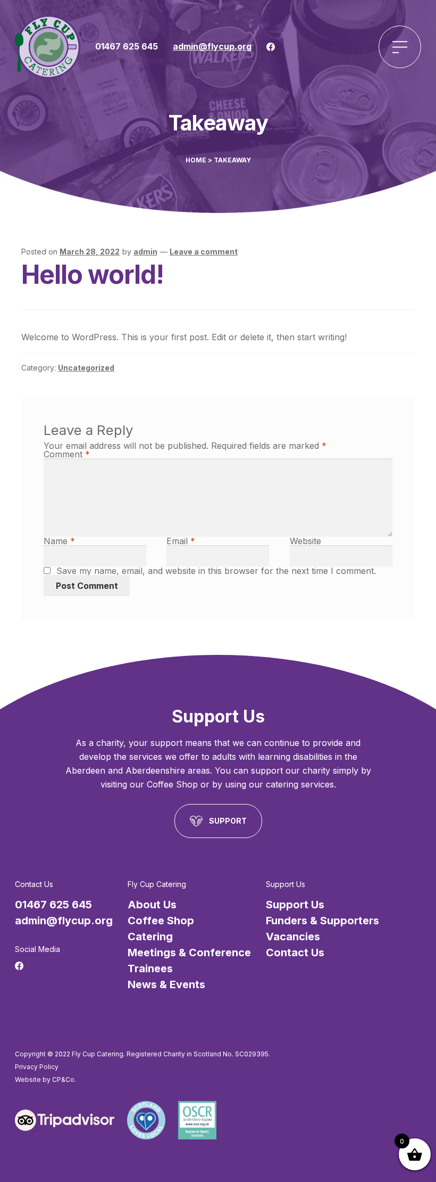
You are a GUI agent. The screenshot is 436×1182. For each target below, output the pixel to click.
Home (196, 160)
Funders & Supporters (322, 920)
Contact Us (295, 952)
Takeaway (232, 160)
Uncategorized (86, 367)
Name (59, 541)
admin (145, 251)
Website (305, 541)
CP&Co (63, 1080)
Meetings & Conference (189, 952)
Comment (67, 454)
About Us (152, 904)
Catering (150, 936)
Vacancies (293, 936)
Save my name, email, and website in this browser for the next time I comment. (216, 570)
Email (180, 541)
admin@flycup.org (212, 46)
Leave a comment (204, 251)
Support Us (295, 904)
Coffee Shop (161, 920)
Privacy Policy (36, 1067)
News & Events (166, 984)
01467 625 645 (126, 46)
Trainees (150, 968)
